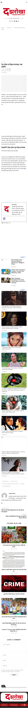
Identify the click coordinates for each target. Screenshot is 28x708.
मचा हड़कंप (22, 483)
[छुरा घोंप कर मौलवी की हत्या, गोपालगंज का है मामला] (14, 583)
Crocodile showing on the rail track (10, 483)
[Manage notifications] (24, 705)
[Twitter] (10, 21)
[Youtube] (14, 21)
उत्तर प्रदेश (9, 27)
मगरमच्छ (20, 168)
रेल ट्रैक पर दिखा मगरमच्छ (6, 486)
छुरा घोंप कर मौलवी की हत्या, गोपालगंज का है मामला (14, 594)
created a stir (14, 481)
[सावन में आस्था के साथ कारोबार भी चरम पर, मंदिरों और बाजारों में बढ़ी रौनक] (14, 534)
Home (2, 27)
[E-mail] (4, 219)
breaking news (5, 481)
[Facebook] (9, 21)
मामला (5, 157)
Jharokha (9, 69)
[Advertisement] (14, 47)
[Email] (16, 21)
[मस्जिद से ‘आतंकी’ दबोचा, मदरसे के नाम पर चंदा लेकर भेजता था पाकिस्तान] (14, 559)
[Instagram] (12, 21)
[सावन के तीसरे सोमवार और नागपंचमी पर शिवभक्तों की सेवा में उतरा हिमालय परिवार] (14, 606)
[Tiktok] (18, 21)
